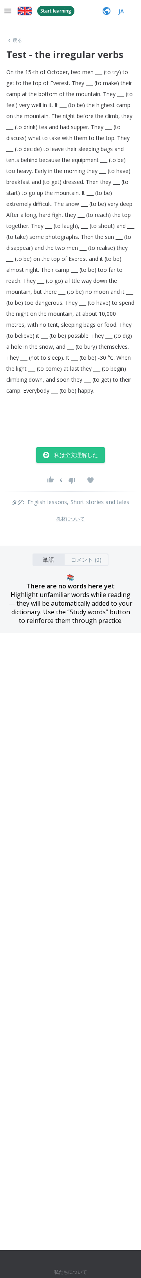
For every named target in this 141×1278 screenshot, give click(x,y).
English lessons (47, 502)
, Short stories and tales (98, 502)
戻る (17, 40)
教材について (70, 519)
